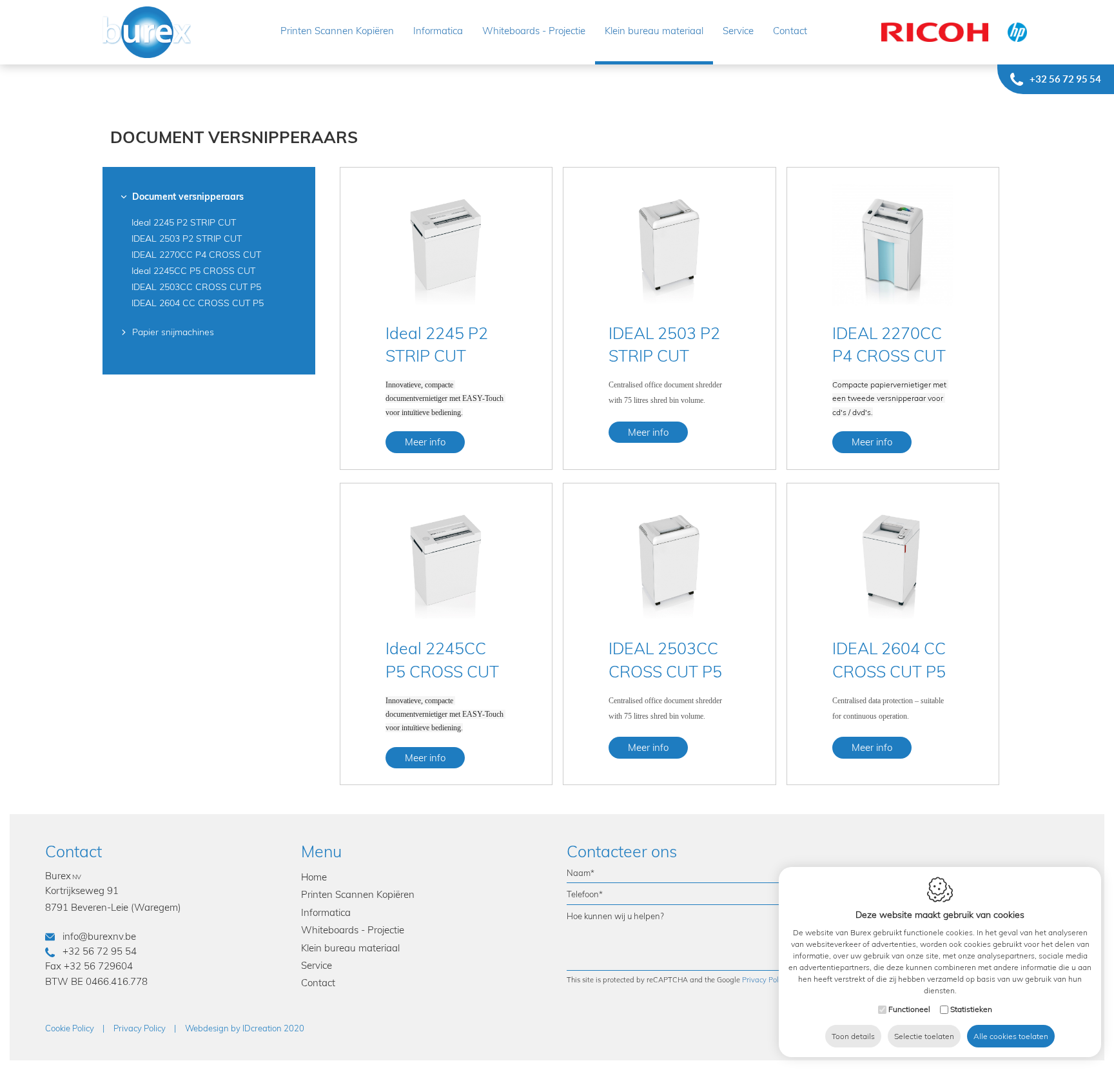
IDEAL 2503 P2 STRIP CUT (187, 238)
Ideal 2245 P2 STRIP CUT (184, 222)
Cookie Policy (69, 1028)
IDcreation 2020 (244, 1028)
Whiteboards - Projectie (533, 30)
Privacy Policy (765, 979)
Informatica (438, 30)
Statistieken (971, 1009)
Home (314, 877)
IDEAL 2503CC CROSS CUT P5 (196, 287)
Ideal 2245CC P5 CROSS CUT (193, 271)
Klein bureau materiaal (654, 30)
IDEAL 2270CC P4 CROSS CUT (196, 254)
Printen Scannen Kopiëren (337, 30)
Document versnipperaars (188, 196)
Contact (790, 30)
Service (738, 30)
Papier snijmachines (173, 332)
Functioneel (909, 1009)
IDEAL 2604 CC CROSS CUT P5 (198, 303)
